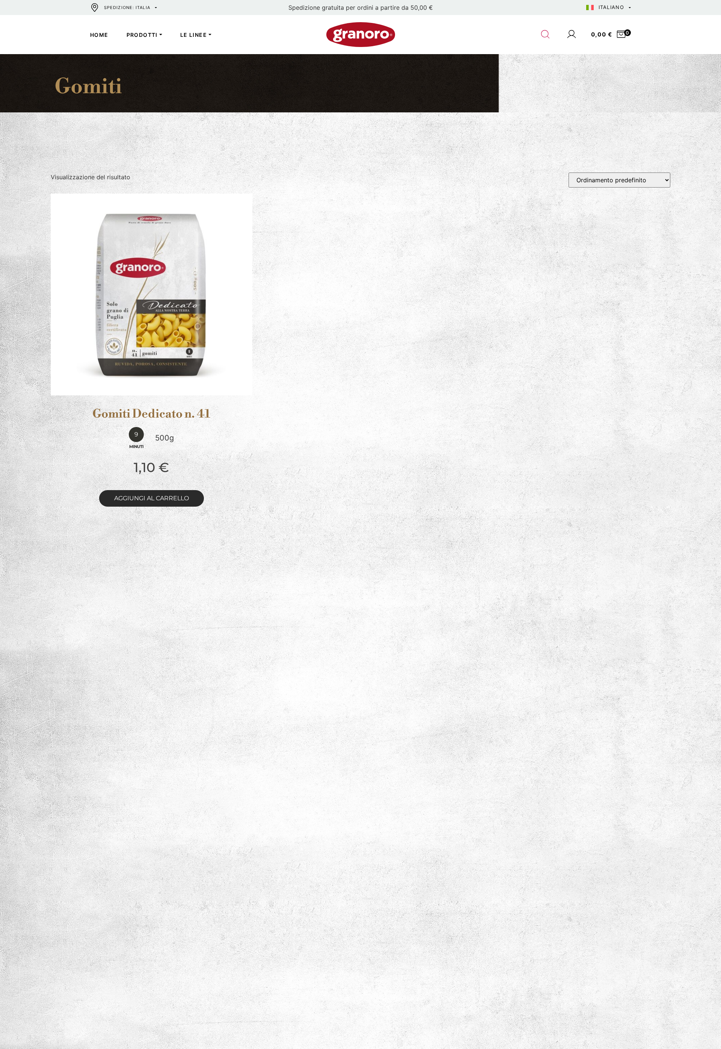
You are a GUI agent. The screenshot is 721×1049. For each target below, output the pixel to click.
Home (99, 35)
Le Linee (193, 35)
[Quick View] (160, 389)
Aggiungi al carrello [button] (151, 498)
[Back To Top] (701, 1029)
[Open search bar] (545, 34)
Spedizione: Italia (127, 7)
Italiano (611, 7)
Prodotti (142, 35)
